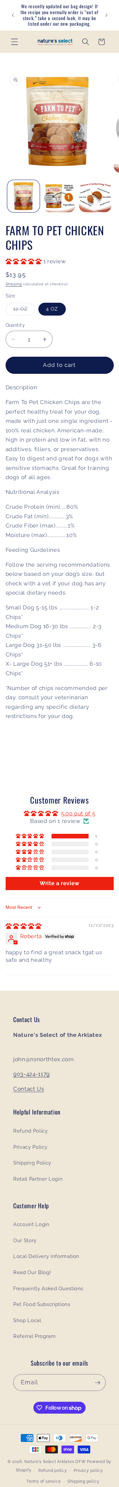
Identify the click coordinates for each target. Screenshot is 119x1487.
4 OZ (52, 309)
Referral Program (34, 1336)
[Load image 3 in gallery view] (95, 196)
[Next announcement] (106, 15)
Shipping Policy (32, 1163)
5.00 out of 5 (78, 813)
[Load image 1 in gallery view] (23, 196)
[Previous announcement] (13, 15)
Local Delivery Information (46, 1256)
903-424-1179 (31, 1074)
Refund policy (52, 1470)
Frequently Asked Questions (48, 1289)
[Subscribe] (97, 1382)
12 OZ (24, 311)
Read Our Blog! (32, 1272)
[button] (14, 42)
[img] (24, 926)
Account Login (31, 1224)
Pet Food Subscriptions (41, 1304)
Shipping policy (83, 1481)
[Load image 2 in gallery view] (59, 196)
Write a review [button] (59, 883)
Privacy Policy (30, 1147)
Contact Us (28, 1089)
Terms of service (43, 1481)
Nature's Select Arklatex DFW (55, 1461)
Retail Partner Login (37, 1179)
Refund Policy (30, 1131)
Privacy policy (88, 1470)
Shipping (14, 284)
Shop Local (27, 1320)
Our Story (25, 1240)
